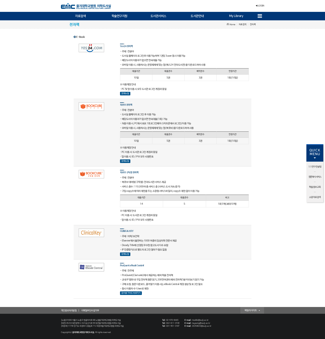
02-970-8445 (172, 320)
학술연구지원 (119, 16)
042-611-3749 (172, 323)
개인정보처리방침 (69, 310)
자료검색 (80, 16)
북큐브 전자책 (126, 105)
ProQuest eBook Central (132, 265)
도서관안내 (197, 16)
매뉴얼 (126, 93)
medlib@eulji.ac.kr (200, 320)
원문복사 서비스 (315, 177)
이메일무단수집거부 (90, 310)
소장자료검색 (315, 197)
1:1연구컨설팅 (314, 166)
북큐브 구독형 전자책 (129, 172)
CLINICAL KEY (127, 231)
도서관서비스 (158, 16)
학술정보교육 (315, 187)
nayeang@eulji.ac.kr (201, 323)
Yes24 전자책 (126, 46)
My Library (236, 16)
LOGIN (261, 6)
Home (232, 24)
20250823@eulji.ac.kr (201, 326)
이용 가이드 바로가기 (131, 293)
